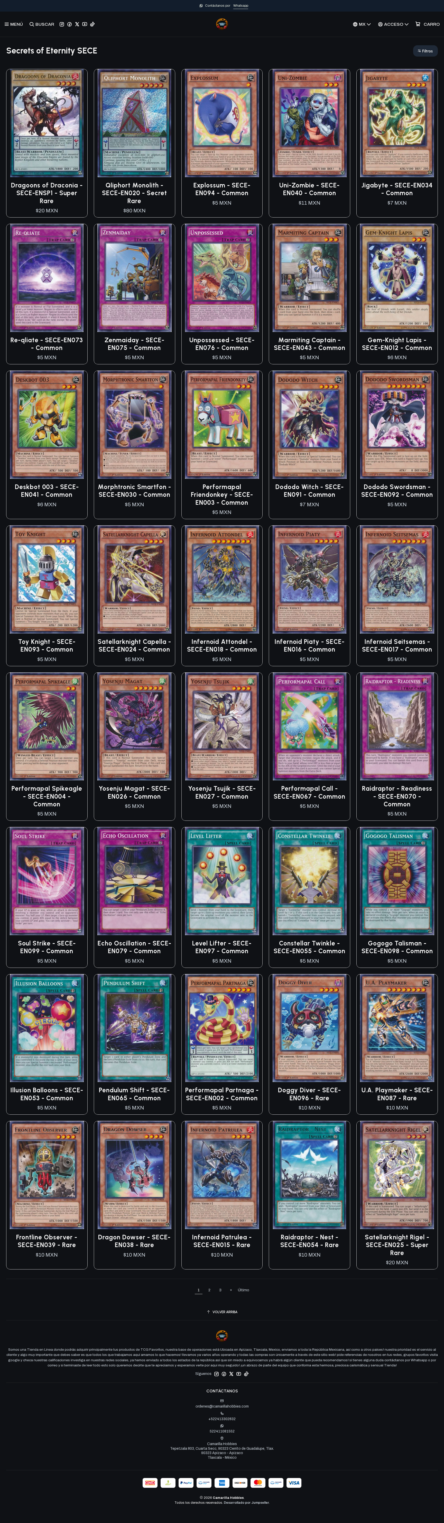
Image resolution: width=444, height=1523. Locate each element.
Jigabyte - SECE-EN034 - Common (397, 189)
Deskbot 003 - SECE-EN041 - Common (47, 490)
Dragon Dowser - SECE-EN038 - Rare (134, 1241)
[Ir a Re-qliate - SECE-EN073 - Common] (46, 278)
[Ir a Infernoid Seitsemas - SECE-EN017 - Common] (397, 580)
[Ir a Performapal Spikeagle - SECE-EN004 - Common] (46, 727)
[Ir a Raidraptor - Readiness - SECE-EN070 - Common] (397, 727)
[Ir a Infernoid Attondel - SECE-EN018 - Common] (222, 580)
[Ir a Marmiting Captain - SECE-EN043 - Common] (309, 278)
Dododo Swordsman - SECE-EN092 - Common (397, 490)
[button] (425, 51)
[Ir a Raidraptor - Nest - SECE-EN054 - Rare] (309, 1175)
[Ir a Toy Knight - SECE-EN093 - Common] (46, 580)
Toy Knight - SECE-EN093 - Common (47, 645)
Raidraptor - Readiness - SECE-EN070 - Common (397, 796)
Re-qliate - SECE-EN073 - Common (47, 344)
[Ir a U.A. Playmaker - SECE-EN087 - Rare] (397, 1028)
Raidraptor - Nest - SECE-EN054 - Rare (309, 1241)
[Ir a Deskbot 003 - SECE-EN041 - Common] (46, 425)
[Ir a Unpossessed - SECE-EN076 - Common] (222, 278)
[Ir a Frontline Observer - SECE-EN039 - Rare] (46, 1175)
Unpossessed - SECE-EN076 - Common (222, 344)
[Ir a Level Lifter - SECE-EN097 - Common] (222, 881)
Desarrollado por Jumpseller (246, 1502)
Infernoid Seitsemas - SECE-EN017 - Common (397, 645)
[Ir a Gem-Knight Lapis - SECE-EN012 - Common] (397, 278)
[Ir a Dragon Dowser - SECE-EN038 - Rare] (134, 1175)
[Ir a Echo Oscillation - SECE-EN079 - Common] (134, 881)
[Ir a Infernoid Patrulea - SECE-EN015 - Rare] (222, 1175)
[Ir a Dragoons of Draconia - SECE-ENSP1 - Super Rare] (46, 123)
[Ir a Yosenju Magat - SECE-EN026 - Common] (134, 727)
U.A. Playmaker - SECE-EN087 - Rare (397, 1094)
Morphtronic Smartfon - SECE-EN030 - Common (134, 490)
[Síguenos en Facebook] (69, 24)
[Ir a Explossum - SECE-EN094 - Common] (222, 123)
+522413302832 (222, 1419)
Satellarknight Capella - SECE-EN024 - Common (134, 645)
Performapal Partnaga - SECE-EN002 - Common (222, 1094)
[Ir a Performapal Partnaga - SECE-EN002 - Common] (222, 1028)
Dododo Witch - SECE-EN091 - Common (309, 490)
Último (243, 1290)
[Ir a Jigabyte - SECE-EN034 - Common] (397, 123)
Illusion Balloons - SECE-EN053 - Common (46, 1094)
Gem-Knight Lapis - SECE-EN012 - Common (397, 344)
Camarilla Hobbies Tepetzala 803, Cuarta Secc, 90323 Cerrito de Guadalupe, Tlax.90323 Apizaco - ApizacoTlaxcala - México (222, 1450)
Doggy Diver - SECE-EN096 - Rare (309, 1094)
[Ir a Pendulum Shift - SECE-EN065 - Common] (134, 1028)
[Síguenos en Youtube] (84, 24)
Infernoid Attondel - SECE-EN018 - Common (222, 645)
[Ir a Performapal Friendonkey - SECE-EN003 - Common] (222, 425)
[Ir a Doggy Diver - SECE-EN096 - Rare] (309, 1028)
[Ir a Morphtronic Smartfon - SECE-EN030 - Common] (134, 425)
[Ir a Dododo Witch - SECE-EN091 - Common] (309, 425)
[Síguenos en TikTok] (92, 24)
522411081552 (222, 1431)
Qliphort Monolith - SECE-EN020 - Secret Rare (134, 193)
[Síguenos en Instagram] (61, 24)
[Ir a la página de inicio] (222, 24)
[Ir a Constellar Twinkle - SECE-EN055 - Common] (309, 881)
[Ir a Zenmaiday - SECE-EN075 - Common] (134, 278)
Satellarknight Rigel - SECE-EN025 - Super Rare (397, 1245)
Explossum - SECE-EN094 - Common (222, 189)
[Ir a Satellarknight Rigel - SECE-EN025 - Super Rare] (397, 1175)
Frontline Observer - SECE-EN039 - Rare (46, 1241)
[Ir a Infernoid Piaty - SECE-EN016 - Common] (309, 580)
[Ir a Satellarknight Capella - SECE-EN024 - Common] (134, 580)
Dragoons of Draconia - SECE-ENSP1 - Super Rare (47, 193)
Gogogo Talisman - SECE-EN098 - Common (397, 947)
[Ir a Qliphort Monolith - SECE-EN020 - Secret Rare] (134, 123)
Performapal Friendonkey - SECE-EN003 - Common (222, 494)
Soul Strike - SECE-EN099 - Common (47, 947)
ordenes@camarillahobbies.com (222, 1406)
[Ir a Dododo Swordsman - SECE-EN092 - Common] (397, 425)
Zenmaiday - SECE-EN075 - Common (134, 344)
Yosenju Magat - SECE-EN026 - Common (134, 792)
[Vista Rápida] (78, 123)
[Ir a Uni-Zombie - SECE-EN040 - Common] (309, 123)
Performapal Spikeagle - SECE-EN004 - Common (47, 796)
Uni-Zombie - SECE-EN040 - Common (309, 189)
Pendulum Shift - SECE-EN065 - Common (134, 1094)
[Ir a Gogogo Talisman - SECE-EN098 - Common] (397, 881)
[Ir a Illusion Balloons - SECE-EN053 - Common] (46, 1028)
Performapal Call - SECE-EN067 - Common (309, 792)
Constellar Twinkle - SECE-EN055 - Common (309, 947)
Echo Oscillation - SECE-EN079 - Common (134, 947)
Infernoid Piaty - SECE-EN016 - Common (309, 645)
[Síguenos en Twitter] (77, 24)
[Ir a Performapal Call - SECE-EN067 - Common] (309, 727)
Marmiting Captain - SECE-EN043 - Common (309, 344)
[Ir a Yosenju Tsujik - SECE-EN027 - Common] (222, 727)
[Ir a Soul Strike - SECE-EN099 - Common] (46, 881)
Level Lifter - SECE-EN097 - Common (222, 947)
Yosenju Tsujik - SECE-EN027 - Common (222, 792)
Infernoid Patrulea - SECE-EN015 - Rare (222, 1241)
